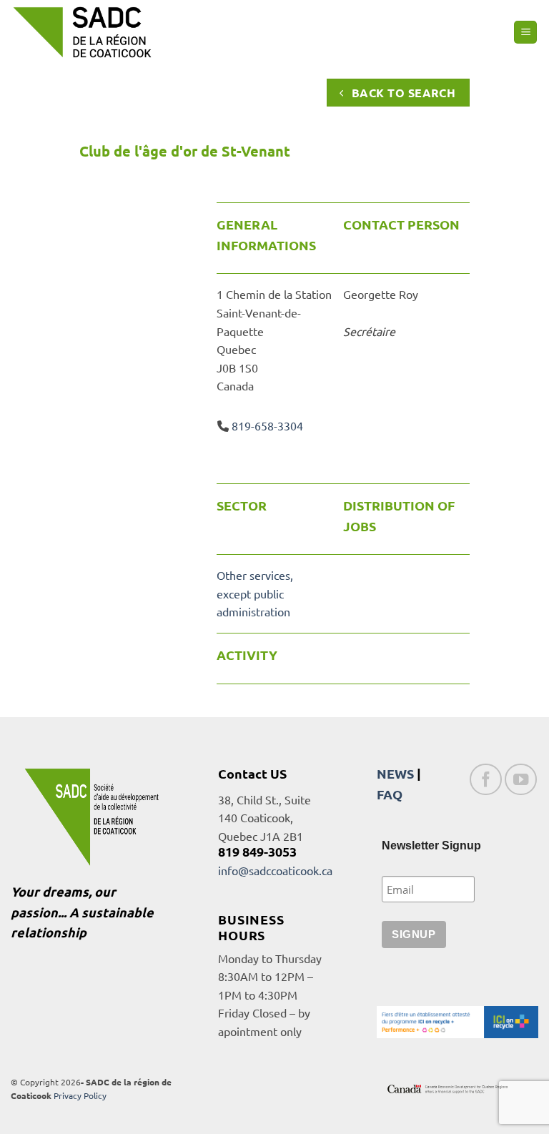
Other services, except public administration (255, 593)
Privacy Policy (80, 1095)
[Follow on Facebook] (486, 780)
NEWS (395, 773)
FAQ (389, 794)
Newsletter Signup (431, 845)
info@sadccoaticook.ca (275, 870)
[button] (525, 32)
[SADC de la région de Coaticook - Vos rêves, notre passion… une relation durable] (82, 31)
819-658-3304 (267, 425)
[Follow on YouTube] (521, 780)
